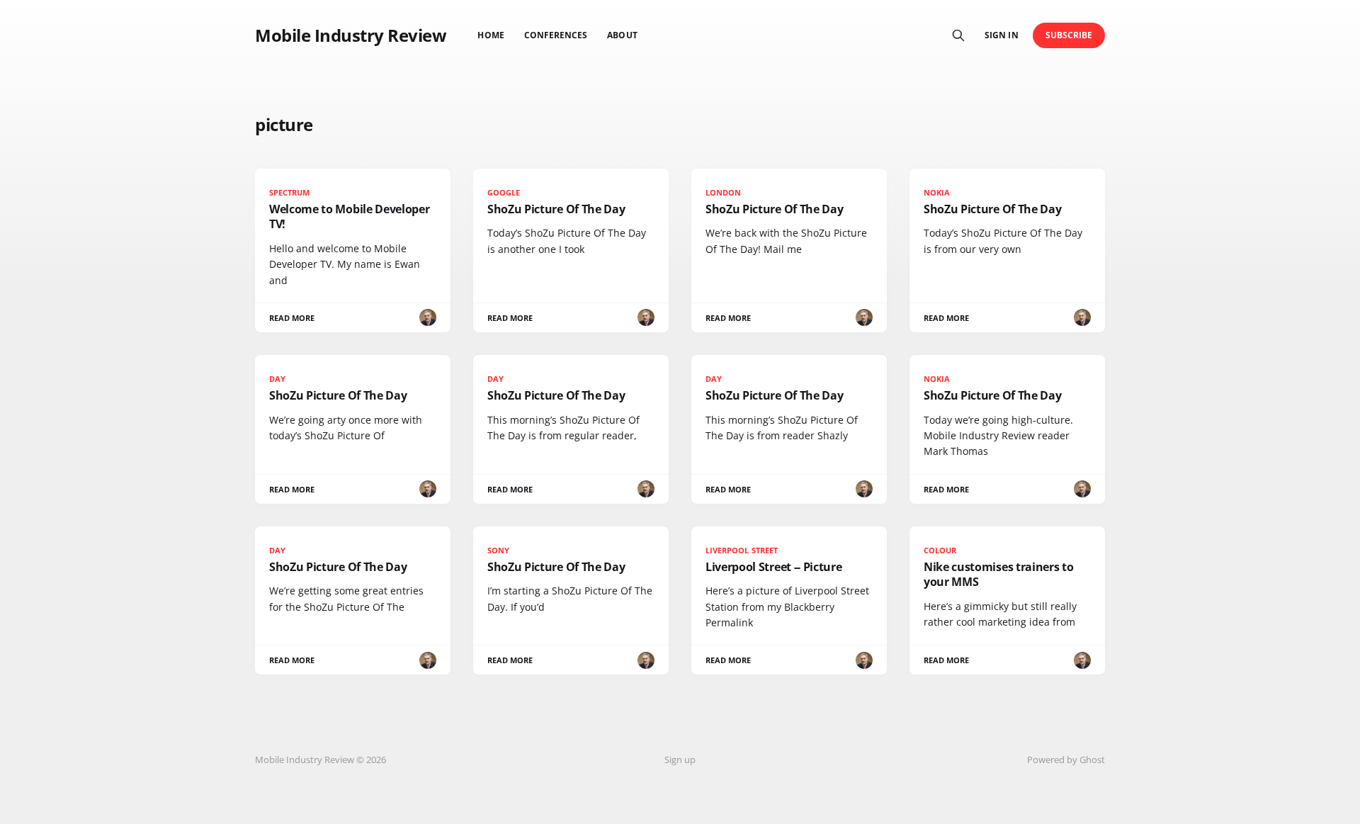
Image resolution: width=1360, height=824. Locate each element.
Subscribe (1069, 35)
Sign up (680, 759)
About (622, 35)
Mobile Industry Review (350, 35)
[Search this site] (958, 35)
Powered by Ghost (1066, 759)
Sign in (1001, 35)
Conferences (556, 35)
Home (490, 35)
